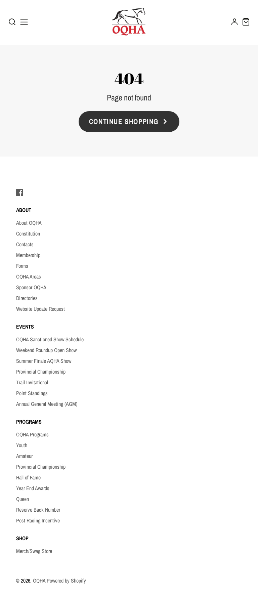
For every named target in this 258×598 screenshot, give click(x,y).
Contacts (25, 244)
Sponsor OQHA (31, 287)
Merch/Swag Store (34, 551)
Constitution (28, 233)
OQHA (39, 580)
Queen (22, 499)
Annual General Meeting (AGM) (46, 404)
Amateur (24, 456)
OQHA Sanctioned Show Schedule (50, 339)
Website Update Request (40, 308)
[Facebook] (20, 192)
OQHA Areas (28, 276)
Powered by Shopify (66, 580)
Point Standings (32, 393)
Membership (28, 255)
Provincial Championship (41, 371)
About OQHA (29, 222)
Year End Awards (32, 488)
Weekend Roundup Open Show (46, 350)
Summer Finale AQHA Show (43, 361)
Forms (22, 265)
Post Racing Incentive (38, 520)
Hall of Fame (28, 477)
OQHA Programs (32, 434)
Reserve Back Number (38, 509)
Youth (21, 445)
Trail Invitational (32, 382)
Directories (27, 298)
